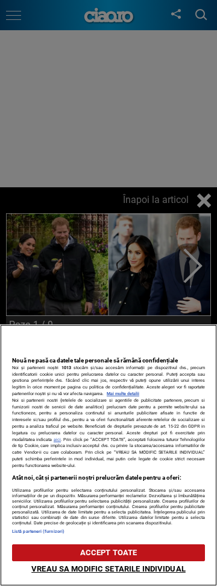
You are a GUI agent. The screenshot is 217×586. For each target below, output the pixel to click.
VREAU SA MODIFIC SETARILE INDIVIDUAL (108, 568)
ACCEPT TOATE (108, 552)
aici (57, 439)
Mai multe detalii (123, 393)
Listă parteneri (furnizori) (38, 531)
